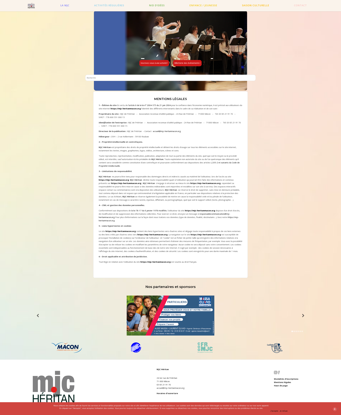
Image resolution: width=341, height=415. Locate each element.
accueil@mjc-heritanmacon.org (167, 131)
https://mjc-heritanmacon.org (126, 108)
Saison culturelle (255, 5)
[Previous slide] (38, 315)
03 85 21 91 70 (164, 384)
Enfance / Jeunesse (203, 5)
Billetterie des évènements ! (187, 63)
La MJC (64, 5)
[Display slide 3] (296, 331)
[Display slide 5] (300, 331)
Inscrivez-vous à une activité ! (154, 63)
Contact (300, 5)
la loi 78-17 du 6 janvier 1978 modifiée (149, 210)
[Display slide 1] (292, 331)
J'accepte (274, 411)
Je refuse (284, 411)
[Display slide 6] (302, 331)
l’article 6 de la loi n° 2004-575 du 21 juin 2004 (149, 105)
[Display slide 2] (294, 331)
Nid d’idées (157, 5)
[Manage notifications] (335, 409)
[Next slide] (303, 315)
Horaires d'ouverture (167, 393)
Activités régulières (109, 5)
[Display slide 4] (298, 331)
